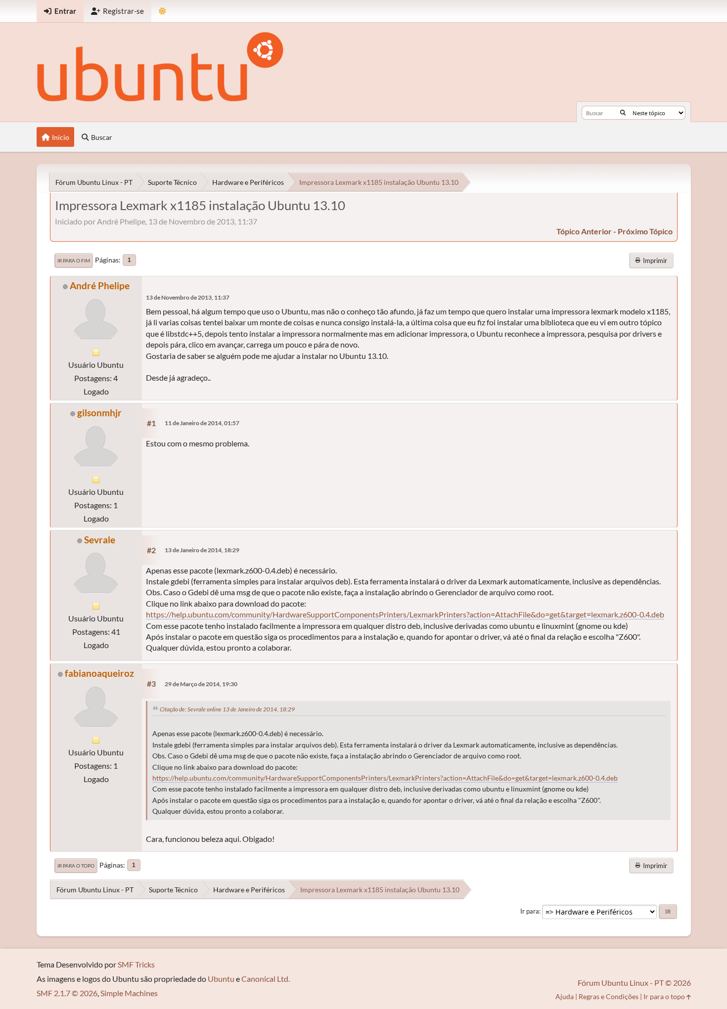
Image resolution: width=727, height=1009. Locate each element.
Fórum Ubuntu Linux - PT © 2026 (634, 982)
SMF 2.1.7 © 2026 (67, 993)
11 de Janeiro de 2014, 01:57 (202, 423)
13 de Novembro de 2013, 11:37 (187, 297)
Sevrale (99, 539)
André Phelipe (100, 285)
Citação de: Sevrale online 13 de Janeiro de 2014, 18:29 (227, 709)
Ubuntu (221, 978)
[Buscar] (623, 113)
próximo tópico (645, 231)
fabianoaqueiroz (99, 673)
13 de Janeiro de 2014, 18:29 (202, 550)
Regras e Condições (608, 996)
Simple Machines (129, 993)
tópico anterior (584, 231)
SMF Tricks (136, 964)
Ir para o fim (73, 260)
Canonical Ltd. (265, 978)
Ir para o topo (75, 866)
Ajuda (564, 996)
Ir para (529, 911)
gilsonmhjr (99, 412)
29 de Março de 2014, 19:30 (201, 684)
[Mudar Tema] (162, 11)
